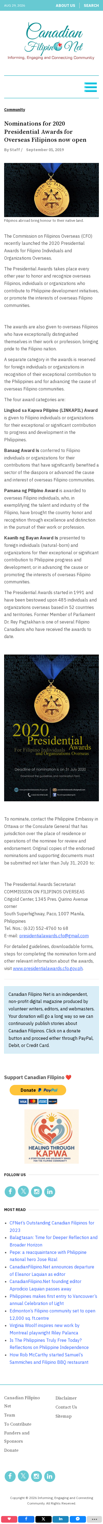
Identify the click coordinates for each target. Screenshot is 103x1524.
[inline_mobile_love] (9, 1519)
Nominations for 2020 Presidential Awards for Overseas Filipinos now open (45, 132)
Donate (11, 1450)
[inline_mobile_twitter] (43, 1519)
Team (9, 1415)
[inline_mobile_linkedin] (60, 1519)
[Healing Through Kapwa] (51, 1136)
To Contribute (17, 1424)
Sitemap (63, 1416)
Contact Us (66, 1407)
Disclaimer (66, 1398)
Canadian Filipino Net (22, 1402)
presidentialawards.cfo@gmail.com (54, 935)
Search (91, 5)
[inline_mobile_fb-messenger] (78, 1519)
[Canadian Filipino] (51, 42)
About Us (65, 5)
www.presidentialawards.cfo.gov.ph (48, 968)
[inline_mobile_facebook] (26, 1519)
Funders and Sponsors (17, 1437)
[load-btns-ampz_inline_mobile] (94, 1519)
